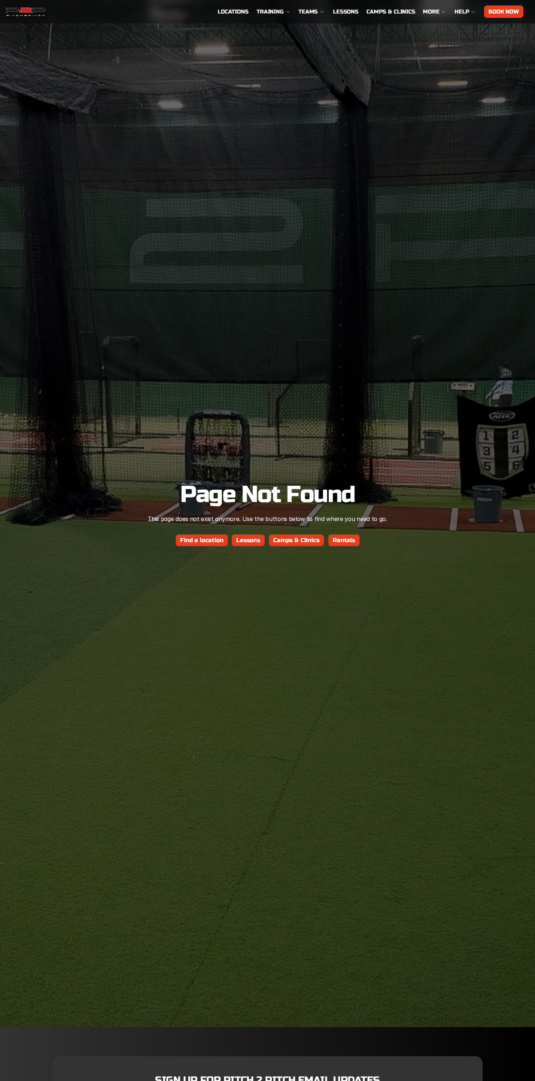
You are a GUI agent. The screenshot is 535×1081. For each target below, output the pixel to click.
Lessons (345, 11)
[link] (25, 11)
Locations (233, 11)
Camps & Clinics (390, 11)
